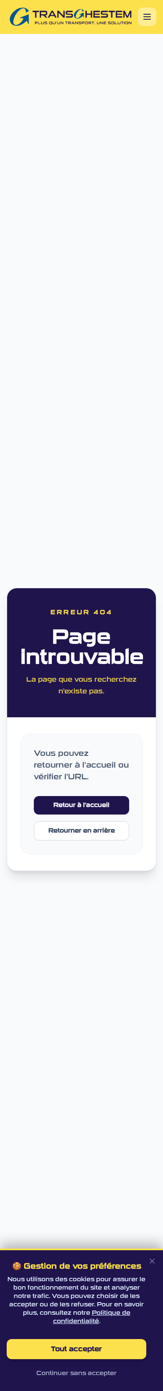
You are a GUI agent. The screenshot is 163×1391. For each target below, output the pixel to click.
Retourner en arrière (81, 830)
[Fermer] (152, 1261)
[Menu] (147, 17)
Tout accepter (76, 1349)
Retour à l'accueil (81, 805)
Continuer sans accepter (76, 1373)
